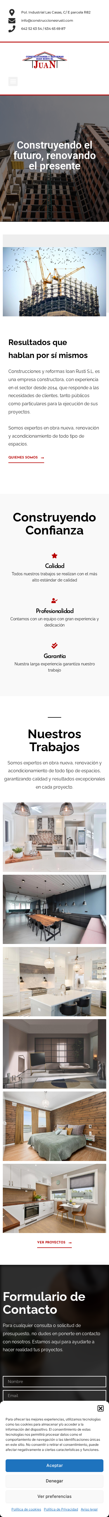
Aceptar (54, 1465)
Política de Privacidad (61, 1509)
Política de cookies (26, 1509)
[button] (100, 1408)
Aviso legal (89, 1509)
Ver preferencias (54, 1496)
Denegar (54, 1481)
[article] (54, 775)
